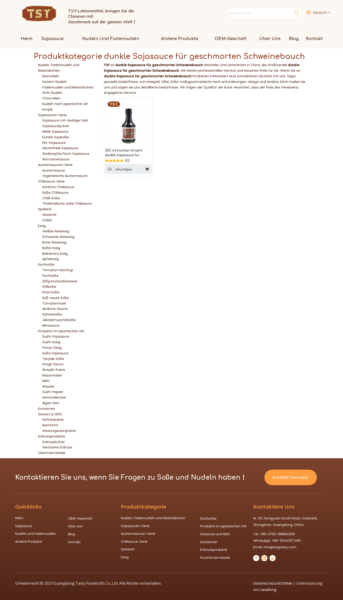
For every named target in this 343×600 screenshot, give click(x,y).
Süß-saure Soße (55, 297)
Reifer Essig (51, 248)
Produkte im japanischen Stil (61, 331)
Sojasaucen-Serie (52, 115)
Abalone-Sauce (55, 308)
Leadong (268, 589)
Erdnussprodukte (51, 436)
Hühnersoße (52, 314)
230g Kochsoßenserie (59, 281)
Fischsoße (50, 275)
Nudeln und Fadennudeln (35, 533)
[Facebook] (256, 558)
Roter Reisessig (54, 242)
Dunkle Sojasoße (55, 137)
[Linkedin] (264, 558)
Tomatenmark (54, 303)
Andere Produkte (28, 541)
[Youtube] (273, 558)
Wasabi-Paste (53, 369)
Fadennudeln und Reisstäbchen (68, 87)
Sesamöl (49, 214)
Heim (19, 518)
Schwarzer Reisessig (58, 236)
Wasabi (48, 386)
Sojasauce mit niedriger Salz (65, 120)
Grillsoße (49, 286)
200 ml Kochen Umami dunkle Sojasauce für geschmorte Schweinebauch (123, 152)
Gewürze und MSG (215, 534)
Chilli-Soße (51, 198)
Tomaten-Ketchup (57, 270)
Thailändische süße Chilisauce (67, 203)
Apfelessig (50, 259)
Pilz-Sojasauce (54, 142)
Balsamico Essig (55, 253)
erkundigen (124, 169)
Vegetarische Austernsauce (65, 175)
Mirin (46, 381)
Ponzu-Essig (52, 347)
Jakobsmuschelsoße (59, 320)
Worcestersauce (55, 159)
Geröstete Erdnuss (57, 447)
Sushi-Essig (51, 342)
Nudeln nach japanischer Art (65, 104)
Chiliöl (47, 220)
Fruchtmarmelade (215, 557)
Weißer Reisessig (55, 231)
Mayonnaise (52, 375)
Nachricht (50, 425)
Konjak (47, 109)
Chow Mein (51, 98)
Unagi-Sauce (52, 364)
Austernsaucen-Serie (55, 165)
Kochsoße (46, 264)
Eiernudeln (50, 76)
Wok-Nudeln (52, 92)
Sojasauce (23, 526)
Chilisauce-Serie (51, 181)
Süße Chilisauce (55, 192)
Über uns (75, 526)
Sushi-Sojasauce (55, 336)
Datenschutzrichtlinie (272, 583)
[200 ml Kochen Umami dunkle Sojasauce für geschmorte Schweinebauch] (128, 122)
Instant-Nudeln (54, 81)
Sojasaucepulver (55, 126)
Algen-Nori (50, 403)
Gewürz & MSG (50, 414)
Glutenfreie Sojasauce (60, 148)
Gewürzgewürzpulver (59, 430)
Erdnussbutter (53, 442)
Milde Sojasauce (55, 131)
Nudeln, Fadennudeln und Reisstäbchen (153, 518)
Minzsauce (51, 325)
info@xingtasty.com (279, 547)
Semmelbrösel (54, 397)
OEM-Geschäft (80, 518)
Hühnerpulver (53, 419)
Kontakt (74, 542)
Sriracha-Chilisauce (58, 187)
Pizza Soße (51, 292)
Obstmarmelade (51, 453)
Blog (71, 534)
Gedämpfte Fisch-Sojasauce (65, 153)
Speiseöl (44, 209)
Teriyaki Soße (53, 358)
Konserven (46, 408)
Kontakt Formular (290, 477)
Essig (42, 226)
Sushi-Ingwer (52, 392)
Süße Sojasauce (55, 353)
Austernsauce (53, 170)
